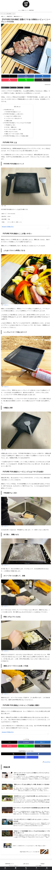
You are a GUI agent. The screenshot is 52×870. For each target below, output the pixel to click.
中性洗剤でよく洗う (10, 125)
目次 (15, 106)
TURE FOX (28, 87)
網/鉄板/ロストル (6, 87)
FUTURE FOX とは (9, 109)
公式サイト (6, 305)
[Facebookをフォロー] (38, 753)
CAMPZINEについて (9, 863)
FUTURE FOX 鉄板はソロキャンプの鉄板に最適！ (16, 136)
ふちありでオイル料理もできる (13, 116)
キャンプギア (13, 87)
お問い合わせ (26, 863)
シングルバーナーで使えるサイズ (14, 118)
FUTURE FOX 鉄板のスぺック (13, 112)
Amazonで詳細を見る (8, 226)
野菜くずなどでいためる (11, 131)
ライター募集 (38, 865)
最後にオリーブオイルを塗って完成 (14, 133)
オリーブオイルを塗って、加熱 (13, 129)
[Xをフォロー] (13, 753)
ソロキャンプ (20, 87)
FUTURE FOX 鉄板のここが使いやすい (14, 114)
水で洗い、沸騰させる (11, 127)
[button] (42, 79)
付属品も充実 (9, 120)
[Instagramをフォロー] (26, 757)
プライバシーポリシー (13, 865)
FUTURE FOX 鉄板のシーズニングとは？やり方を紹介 (17, 123)
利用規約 (42, 863)
